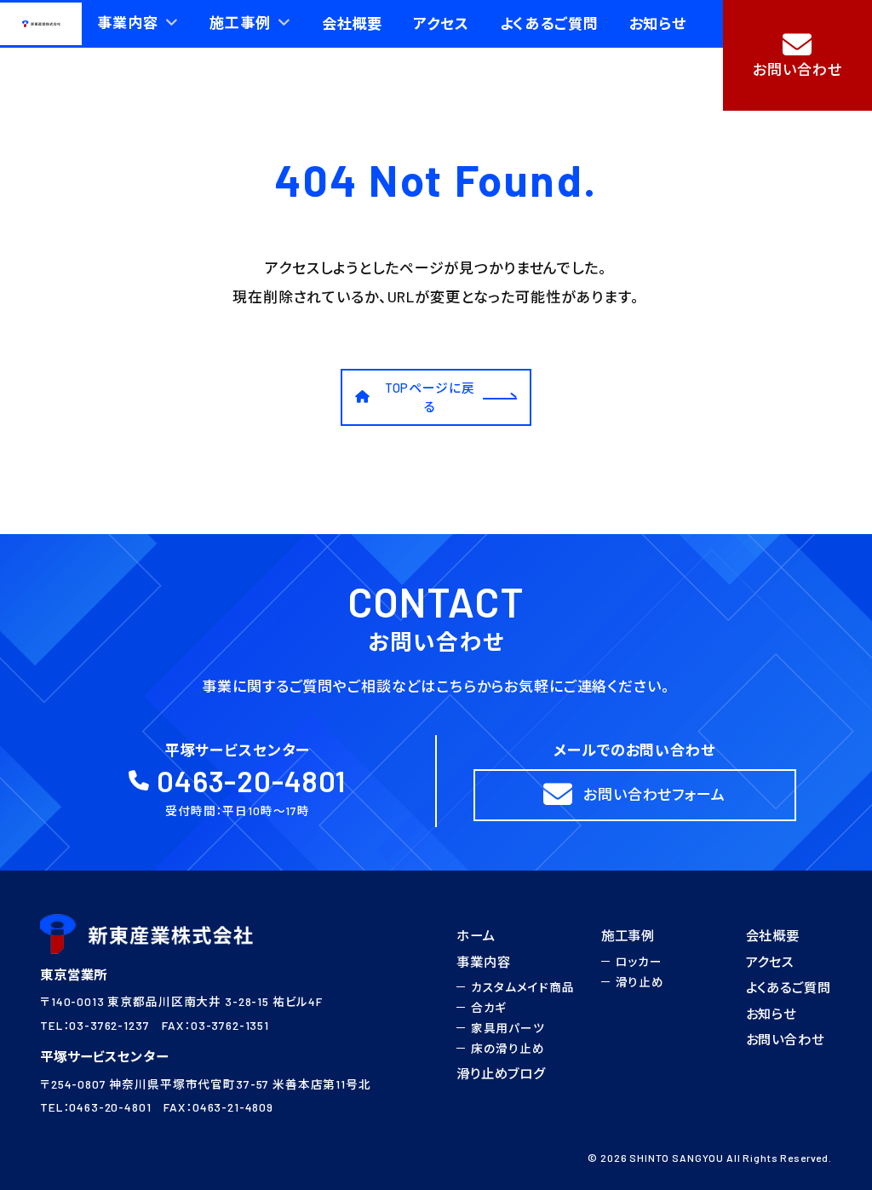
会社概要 (773, 935)
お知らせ (771, 1013)
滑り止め (640, 981)
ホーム (476, 935)
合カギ (489, 1007)
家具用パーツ (508, 1027)
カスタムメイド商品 (523, 987)
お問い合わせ (785, 1040)
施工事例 (628, 935)
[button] (797, 55)
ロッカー (639, 961)
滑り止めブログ (501, 1074)
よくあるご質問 (788, 987)
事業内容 (483, 961)
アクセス (770, 961)
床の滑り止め (508, 1049)
